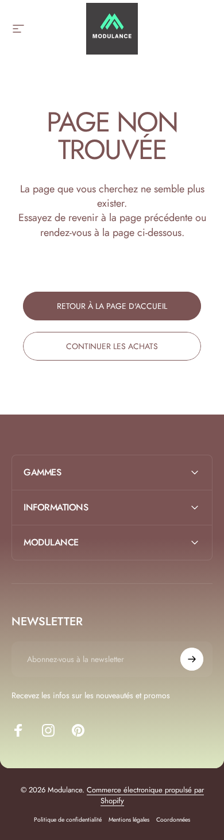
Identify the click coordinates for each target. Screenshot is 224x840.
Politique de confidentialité (68, 819)
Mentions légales (129, 819)
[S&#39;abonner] (191, 659)
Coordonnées (173, 819)
